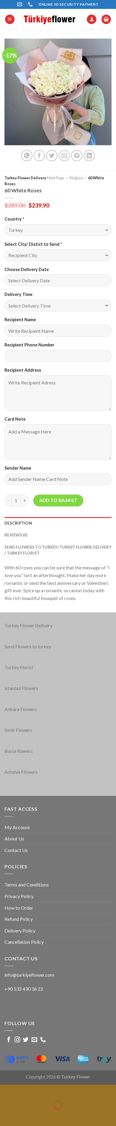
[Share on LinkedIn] (89, 155)
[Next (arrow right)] (22, 1115)
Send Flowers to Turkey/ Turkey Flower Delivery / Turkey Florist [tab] (58, 550)
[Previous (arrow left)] (6, 1115)
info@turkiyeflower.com (29, 975)
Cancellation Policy (24, 942)
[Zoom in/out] (22, 1090)
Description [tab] (18, 523)
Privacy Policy (19, 896)
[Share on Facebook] (39, 155)
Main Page (55, 177)
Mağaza (76, 177)
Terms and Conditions (26, 884)
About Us (14, 838)
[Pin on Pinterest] (76, 155)
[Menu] (10, 19)
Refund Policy (18, 919)
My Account (17, 827)
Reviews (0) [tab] (15, 535)
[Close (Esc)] (6, 1090)
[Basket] (106, 19)
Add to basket (58, 500)
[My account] (91, 19)
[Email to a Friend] (64, 155)
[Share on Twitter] (51, 155)
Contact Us (16, 850)
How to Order (18, 907)
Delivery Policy (19, 930)
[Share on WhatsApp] (26, 155)
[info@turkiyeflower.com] (20, 4)
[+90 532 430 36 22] (31, 4)
